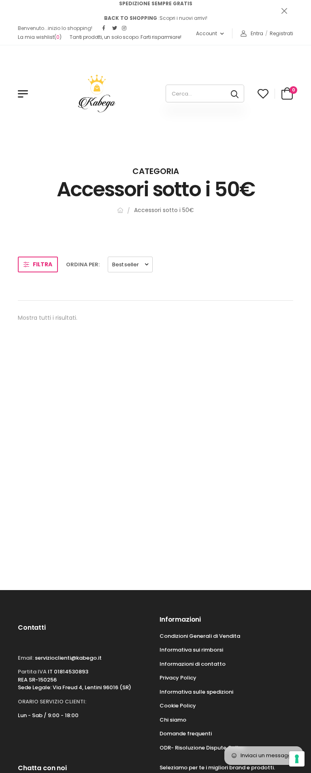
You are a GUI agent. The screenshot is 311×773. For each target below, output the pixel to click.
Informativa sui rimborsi (191, 650)
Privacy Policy (178, 678)
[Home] (120, 210)
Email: (26, 658)
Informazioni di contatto (193, 664)
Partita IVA (32, 671)
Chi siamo (173, 720)
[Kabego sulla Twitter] (115, 28)
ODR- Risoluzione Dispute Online (202, 748)
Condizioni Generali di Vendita (200, 636)
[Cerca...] (235, 93)
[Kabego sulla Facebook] (105, 28)
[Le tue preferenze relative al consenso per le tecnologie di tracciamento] (297, 759)
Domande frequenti (186, 733)
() (40, 37)
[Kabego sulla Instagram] (125, 28)
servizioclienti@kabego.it (68, 658)
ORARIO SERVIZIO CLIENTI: (52, 701)
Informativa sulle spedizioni (196, 692)
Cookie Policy (178, 705)
